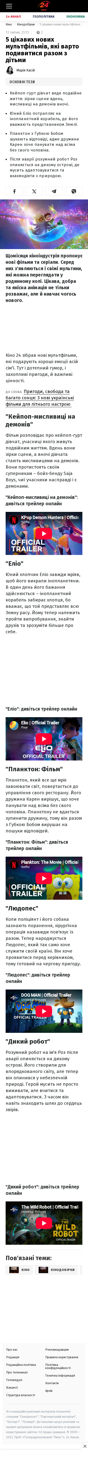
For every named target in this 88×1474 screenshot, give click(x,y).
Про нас (12, 1349)
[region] (44, 1462)
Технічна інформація (60, 1375)
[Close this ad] (84, 1446)
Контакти (52, 1383)
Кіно (9, 24)
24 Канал (13, 16)
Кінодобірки (26, 24)
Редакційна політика (21, 1365)
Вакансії (12, 1387)
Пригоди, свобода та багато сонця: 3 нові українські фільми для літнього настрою (40, 398)
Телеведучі (14, 1380)
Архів (49, 1391)
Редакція (12, 1357)
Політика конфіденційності (58, 1366)
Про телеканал (17, 1372)
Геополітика (44, 16)
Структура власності (20, 1395)
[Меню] (9, 6)
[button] (14, 191)
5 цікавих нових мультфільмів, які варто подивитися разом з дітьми (61, 24)
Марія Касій (25, 70)
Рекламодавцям (57, 1349)
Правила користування (61, 1357)
